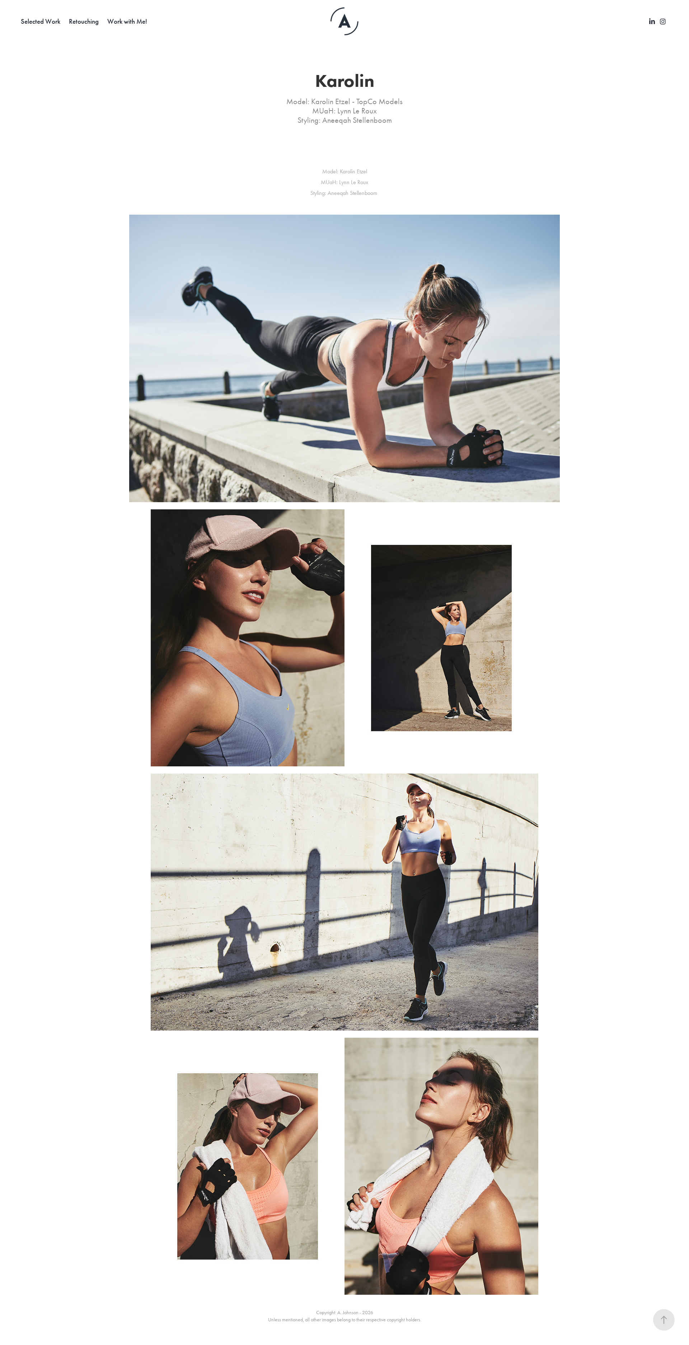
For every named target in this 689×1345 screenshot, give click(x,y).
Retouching (84, 21)
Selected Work (40, 21)
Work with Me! (127, 21)
